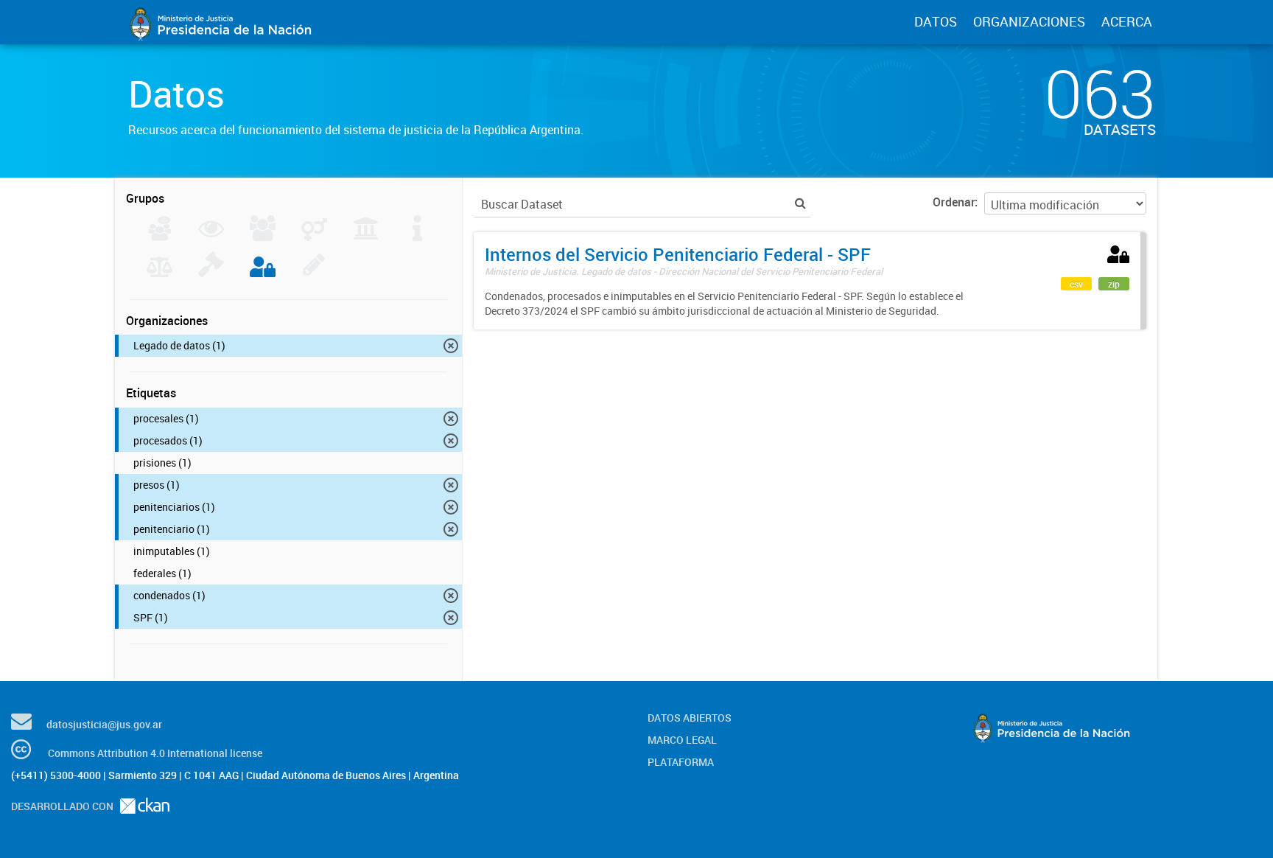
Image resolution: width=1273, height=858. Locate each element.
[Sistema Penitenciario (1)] (263, 273)
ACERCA (1126, 21)
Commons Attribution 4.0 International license (155, 753)
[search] (800, 203)
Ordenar (954, 202)
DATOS (935, 21)
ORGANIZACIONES (1029, 21)
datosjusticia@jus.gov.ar (104, 724)
